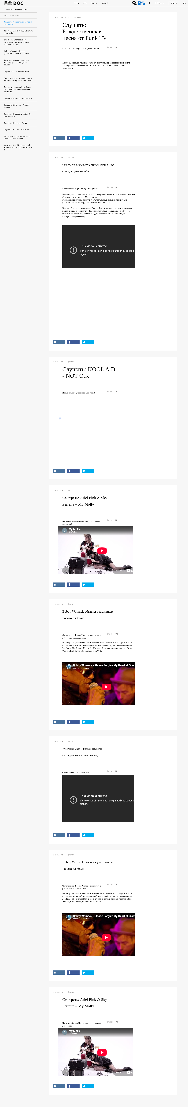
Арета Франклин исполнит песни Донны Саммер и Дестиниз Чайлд (18, 79)
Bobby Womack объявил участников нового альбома (16, 52)
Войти (174, 3)
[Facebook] (73, 138)
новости (9, 9)
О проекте (159, 3)
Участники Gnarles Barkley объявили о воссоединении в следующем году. (16, 42)
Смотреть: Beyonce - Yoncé (15, 123)
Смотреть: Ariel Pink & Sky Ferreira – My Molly (18, 32)
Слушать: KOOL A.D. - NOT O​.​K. (17, 71)
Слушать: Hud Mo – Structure (16, 129)
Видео (94, 3)
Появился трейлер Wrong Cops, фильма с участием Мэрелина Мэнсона (17, 89)
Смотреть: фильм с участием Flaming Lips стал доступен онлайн (16, 62)
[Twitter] (88, 138)
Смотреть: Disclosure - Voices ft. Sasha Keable (17, 115)
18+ (184, 3)
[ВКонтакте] (59, 138)
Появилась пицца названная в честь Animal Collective (17, 137)
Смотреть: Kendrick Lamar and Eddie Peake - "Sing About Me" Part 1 (18, 147)
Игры (85, 3)
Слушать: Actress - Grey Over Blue (18, 98)
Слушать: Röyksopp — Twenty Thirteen (16, 106)
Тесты (76, 3)
